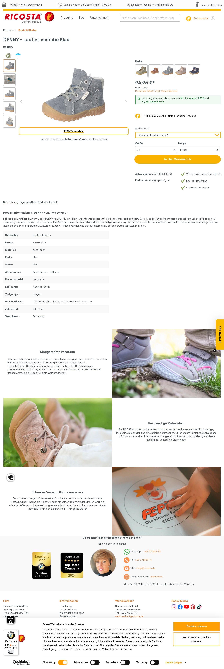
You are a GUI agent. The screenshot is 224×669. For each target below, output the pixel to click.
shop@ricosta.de (145, 568)
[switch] (95, 662)
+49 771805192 (152, 551)
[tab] (10, 202)
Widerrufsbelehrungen (72, 612)
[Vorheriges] (21, 101)
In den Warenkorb (177, 159)
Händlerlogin (66, 606)
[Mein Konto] (213, 18)
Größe (139, 143)
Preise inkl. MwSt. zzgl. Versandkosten (156, 91)
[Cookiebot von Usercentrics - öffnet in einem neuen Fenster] (21, 662)
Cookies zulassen (197, 626)
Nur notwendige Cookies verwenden (197, 639)
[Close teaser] (214, 350)
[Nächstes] (126, 101)
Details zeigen (173, 662)
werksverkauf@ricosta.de (129, 616)
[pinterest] (193, 606)
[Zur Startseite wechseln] (29, 17)
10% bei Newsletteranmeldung (24, 4)
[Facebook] (180, 606)
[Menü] (17, 632)
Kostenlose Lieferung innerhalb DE (153, 4)
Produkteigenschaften (16, 612)
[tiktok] (199, 606)
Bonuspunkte (201, 18)
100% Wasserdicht (74, 131)
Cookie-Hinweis (68, 609)
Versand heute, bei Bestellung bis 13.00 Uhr (87, 4)
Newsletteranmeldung (16, 606)
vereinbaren (156, 576)
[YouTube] (186, 606)
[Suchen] (178, 18)
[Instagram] (174, 606)
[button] (220, 334)
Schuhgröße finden (210, 5)
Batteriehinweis (68, 616)
